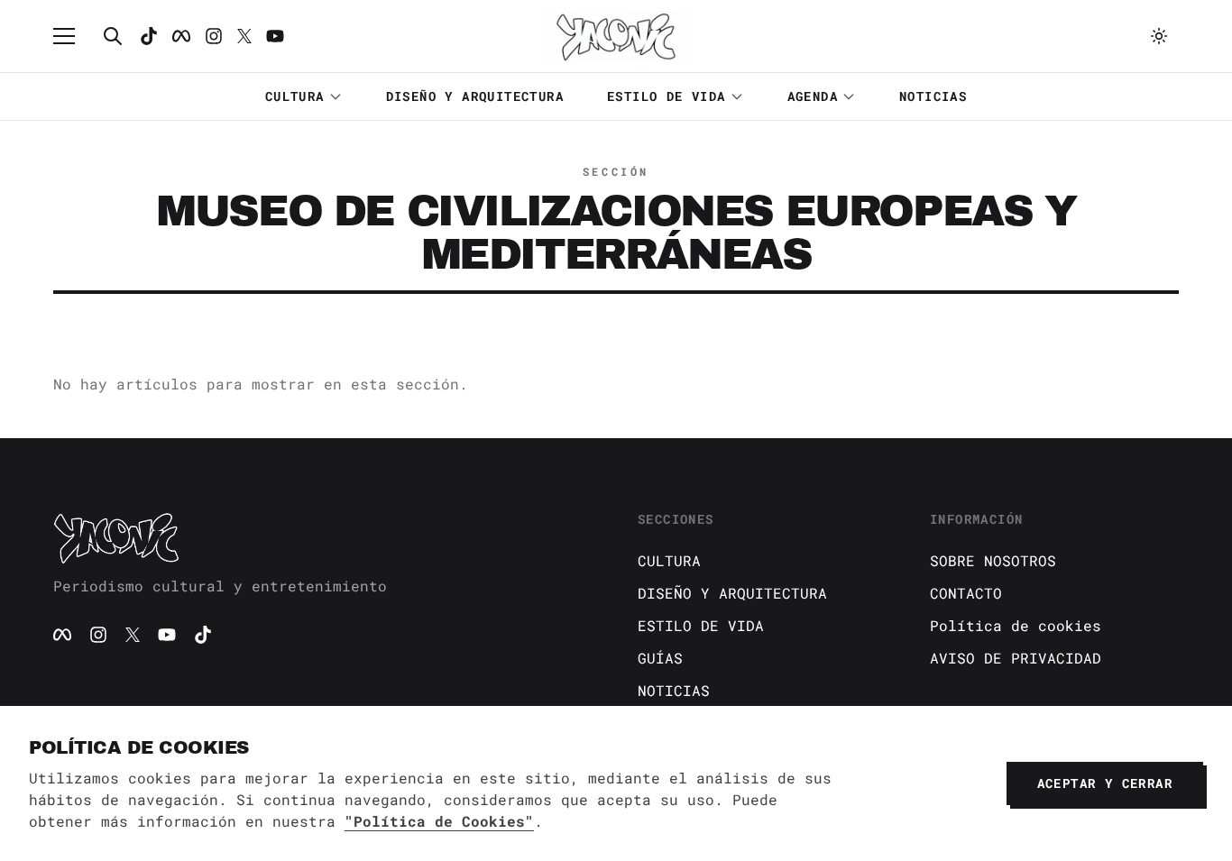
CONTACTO (966, 592)
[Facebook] (181, 36)
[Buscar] (113, 36)
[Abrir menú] (73, 36)
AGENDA (812, 96)
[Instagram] (214, 36)
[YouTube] (167, 635)
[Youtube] (275, 36)
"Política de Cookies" (439, 820)
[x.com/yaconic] (244, 36)
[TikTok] (149, 36)
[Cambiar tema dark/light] (1159, 36)
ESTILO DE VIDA (666, 96)
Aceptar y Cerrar (1104, 783)
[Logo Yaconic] (616, 36)
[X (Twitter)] (132, 634)
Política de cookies (1015, 625)
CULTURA (295, 96)
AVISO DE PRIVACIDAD (1015, 657)
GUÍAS (660, 657)
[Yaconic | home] (323, 537)
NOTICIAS (933, 96)
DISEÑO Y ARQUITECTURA (475, 96)
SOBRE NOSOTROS (993, 560)
